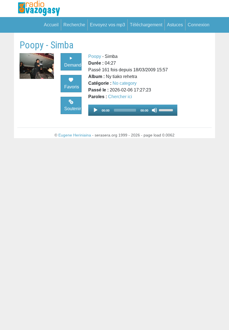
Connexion (198, 24)
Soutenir (72, 108)
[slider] (167, 110)
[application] (133, 110)
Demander (72, 65)
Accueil (51, 24)
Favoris (71, 86)
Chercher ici (120, 96)
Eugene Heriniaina (74, 135)
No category (125, 83)
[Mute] (154, 110)
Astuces (175, 24)
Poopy (94, 56)
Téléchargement (146, 24)
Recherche (74, 24)
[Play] (95, 110)
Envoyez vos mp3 (107, 24)
